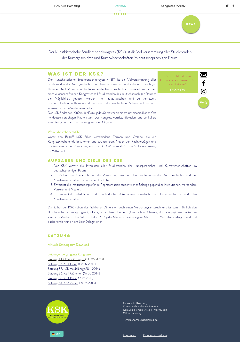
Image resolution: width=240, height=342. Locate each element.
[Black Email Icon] (203, 74)
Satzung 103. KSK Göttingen (66, 259)
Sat (50, 264)
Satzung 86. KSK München (65, 273)
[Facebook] (233, 6)
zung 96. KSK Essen (64, 264)
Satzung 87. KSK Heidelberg (66, 268)
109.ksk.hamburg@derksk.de (140, 319)
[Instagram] (228, 6)
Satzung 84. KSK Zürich (63, 283)
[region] (178, 82)
